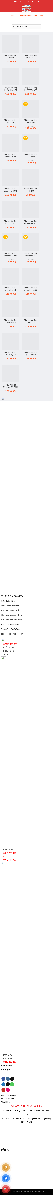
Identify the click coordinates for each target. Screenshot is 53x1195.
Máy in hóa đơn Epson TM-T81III (10, 190)
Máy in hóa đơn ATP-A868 (30, 155)
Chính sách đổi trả (10, 610)
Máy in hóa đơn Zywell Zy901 (10, 353)
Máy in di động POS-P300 (31, 56)
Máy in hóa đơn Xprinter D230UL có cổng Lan (10, 254)
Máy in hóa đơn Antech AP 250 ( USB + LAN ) (10, 155)
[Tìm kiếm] (50, 7)
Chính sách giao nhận (11, 615)
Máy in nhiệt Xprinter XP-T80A (10, 386)
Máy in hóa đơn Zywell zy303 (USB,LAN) (10, 321)
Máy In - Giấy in (26, 15)
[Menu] (3, 7)
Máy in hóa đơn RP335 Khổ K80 (30, 222)
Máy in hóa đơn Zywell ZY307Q (30, 321)
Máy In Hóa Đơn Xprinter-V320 (30, 254)
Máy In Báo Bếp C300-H (10, 56)
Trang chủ (13, 15)
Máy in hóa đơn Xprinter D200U (30, 121)
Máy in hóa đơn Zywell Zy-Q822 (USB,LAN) (30, 289)
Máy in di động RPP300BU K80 (30, 89)
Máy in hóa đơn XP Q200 (10, 121)
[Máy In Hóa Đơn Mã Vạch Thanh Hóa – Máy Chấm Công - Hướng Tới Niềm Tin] (26, 7)
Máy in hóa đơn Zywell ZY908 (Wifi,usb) (30, 353)
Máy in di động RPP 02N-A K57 (10, 89)
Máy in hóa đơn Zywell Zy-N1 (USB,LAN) (10, 289)
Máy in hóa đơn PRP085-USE (10, 222)
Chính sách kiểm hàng (11, 620)
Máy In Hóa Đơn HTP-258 (30, 190)
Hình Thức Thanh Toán (12, 634)
